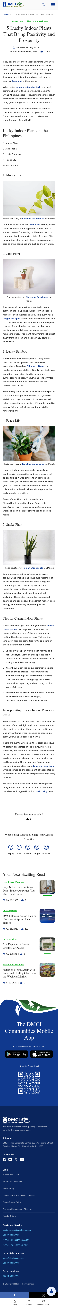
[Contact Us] (44, 4)
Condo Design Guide (12, 1202)
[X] (43, 1295)
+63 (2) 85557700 (11, 1235)
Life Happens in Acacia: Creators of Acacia (16, 946)
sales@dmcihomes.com (13, 1258)
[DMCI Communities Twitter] (16, 1160)
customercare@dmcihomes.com (17, 1230)
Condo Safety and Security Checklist (19, 1195)
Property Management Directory (17, 1209)
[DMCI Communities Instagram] (10, 1160)
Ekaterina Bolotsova (37, 297)
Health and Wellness (12, 1181)
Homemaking (16, 21)
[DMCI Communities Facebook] (4, 1160)
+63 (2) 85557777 (11, 1263)
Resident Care (9, 1216)
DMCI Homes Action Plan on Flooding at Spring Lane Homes (19, 919)
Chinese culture (35, 366)
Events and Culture (12, 1174)
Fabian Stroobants (33, 568)
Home (5, 14)
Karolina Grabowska (33, 218)
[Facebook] (14, 1295)
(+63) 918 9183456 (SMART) (16, 1240)
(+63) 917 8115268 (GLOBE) (15, 1245)
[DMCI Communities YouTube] (22, 1160)
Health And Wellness (37, 21)
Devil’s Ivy (34, 224)
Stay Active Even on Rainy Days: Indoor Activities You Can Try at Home (19, 890)
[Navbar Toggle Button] (53, 4)
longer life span (11, 318)
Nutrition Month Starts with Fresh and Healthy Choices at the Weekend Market (19, 973)
